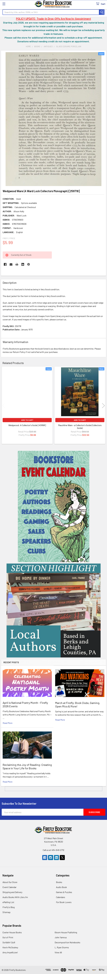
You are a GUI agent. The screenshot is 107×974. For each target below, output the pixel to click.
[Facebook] (5, 264)
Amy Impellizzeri (10, 952)
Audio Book (61, 887)
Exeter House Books (12, 932)
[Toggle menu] (4, 4)
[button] (53, 506)
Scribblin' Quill (9, 942)
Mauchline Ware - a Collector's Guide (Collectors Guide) (80, 426)
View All (58, 952)
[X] (62, 857)
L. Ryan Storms (62, 947)
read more (7, 723)
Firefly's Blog (9, 907)
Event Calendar (9, 887)
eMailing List (8, 902)
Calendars (60, 897)
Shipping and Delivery (12, 892)
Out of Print (8, 937)
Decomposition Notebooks (67, 942)
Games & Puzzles (64, 892)
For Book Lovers (63, 902)
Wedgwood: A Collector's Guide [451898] (27, 425)
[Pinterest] (28, 264)
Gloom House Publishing (66, 932)
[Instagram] (50, 857)
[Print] (16, 264)
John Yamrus (61, 937)
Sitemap (6, 912)
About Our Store (10, 882)
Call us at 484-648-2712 (53, 850)
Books (59, 882)
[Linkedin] (22, 264)
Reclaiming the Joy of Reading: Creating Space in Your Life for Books (27, 766)
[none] (53, 119)
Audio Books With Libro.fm (15, 897)
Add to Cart (27, 420)
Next (103, 405)
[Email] (11, 264)
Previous (3, 405)
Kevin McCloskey (10, 947)
